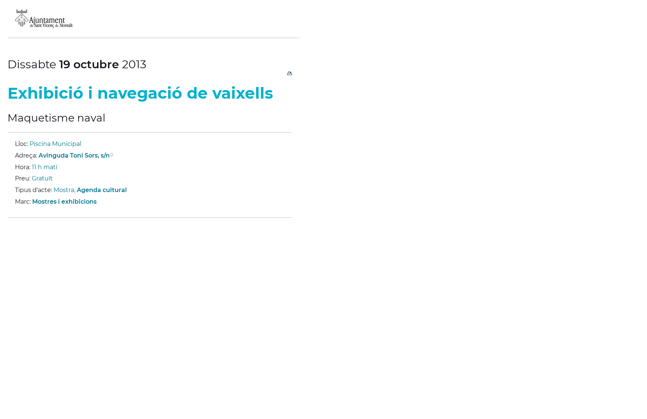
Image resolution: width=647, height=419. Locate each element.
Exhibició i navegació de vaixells (140, 93)
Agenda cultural (102, 190)
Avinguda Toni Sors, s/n (74, 155)
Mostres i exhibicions (64, 201)
